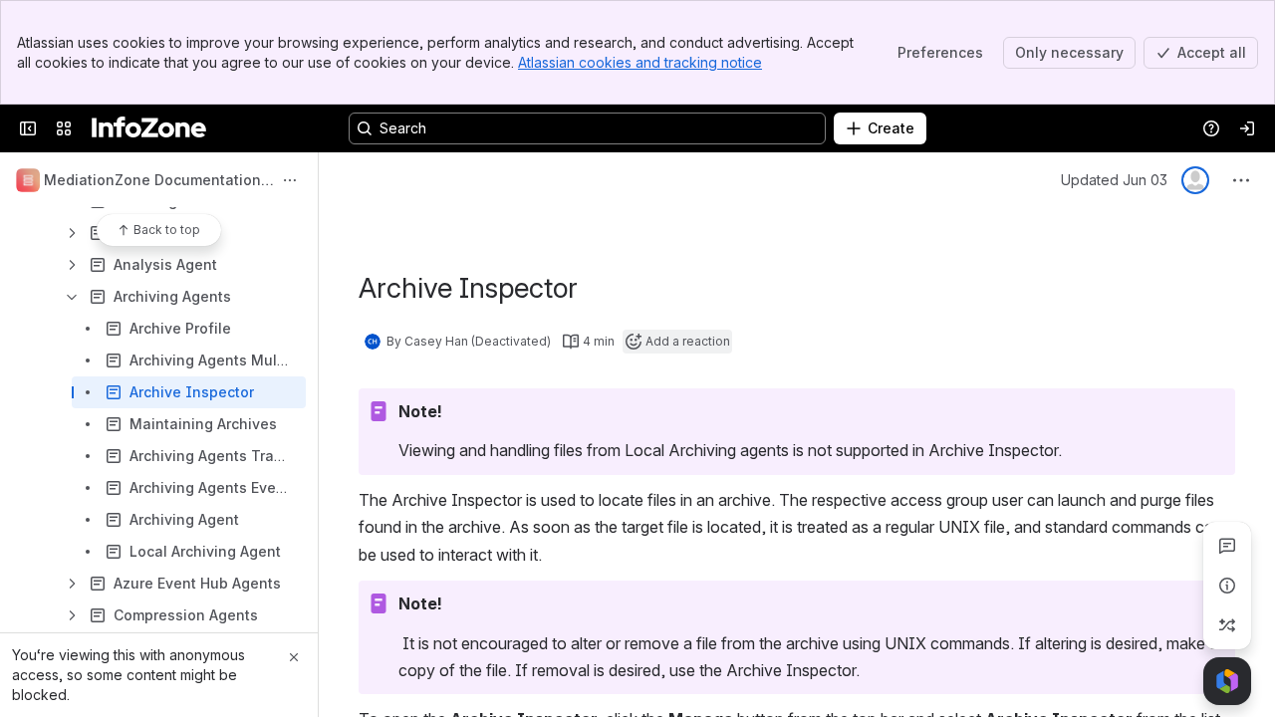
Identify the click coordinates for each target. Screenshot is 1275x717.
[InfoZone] (149, 128)
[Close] (294, 657)
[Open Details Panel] (1227, 585)
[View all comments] (1227, 546)
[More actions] (290, 180)
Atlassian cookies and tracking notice (640, 62)
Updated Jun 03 (1114, 179)
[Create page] (1227, 625)
